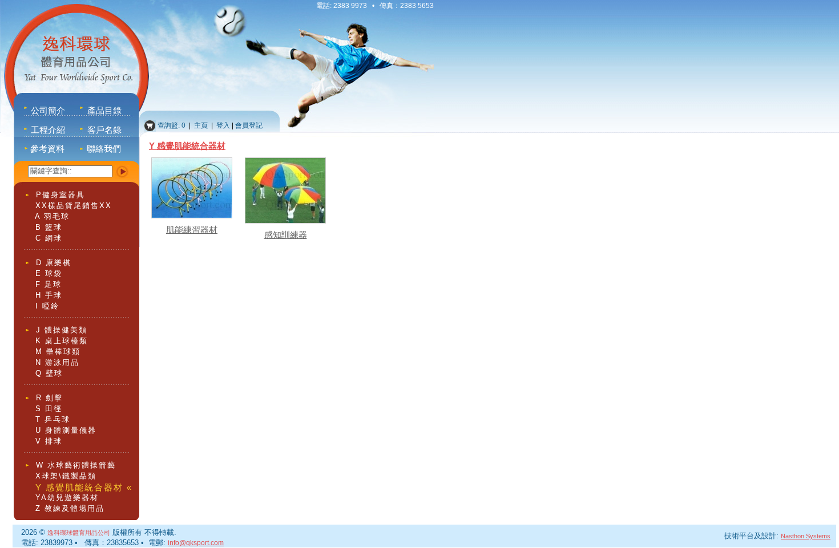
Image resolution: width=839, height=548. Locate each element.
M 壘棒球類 (57, 351)
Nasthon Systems (805, 536)
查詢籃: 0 (170, 125)
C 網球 (48, 238)
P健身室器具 (60, 194)
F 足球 (48, 284)
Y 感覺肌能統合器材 (187, 146)
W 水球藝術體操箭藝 (76, 465)
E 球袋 (48, 273)
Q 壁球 (49, 373)
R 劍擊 (49, 397)
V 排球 (48, 441)
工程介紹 (48, 130)
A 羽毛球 (52, 216)
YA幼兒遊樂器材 (67, 497)
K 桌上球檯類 (61, 340)
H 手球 (48, 295)
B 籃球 (48, 227)
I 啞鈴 (47, 306)
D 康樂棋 (53, 262)
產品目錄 (104, 110)
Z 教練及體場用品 (69, 508)
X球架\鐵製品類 (65, 476)
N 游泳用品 (57, 362)
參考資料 (47, 148)
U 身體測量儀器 (65, 430)
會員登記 (249, 125)
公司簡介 (48, 110)
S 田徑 (48, 408)
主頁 (201, 125)
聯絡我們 (104, 148)
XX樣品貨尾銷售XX (73, 205)
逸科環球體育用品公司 (78, 532)
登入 (223, 125)
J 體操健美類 (61, 330)
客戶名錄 (104, 130)
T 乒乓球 (52, 419)
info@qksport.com (196, 543)
